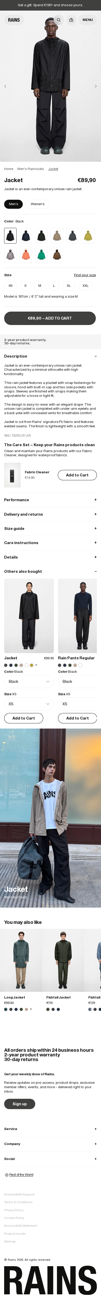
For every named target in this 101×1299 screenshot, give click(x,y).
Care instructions (50, 542)
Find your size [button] (85, 275)
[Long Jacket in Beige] (26, 1009)
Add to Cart (77, 475)
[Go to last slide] (9, 86)
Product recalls (15, 1233)
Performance (50, 500)
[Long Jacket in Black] (10, 1009)
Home (8, 169)
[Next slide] (91, 86)
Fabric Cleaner (37, 472)
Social (50, 1159)
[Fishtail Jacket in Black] (53, 1009)
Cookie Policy (14, 1217)
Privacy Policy (13, 1210)
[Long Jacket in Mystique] (21, 960)
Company (50, 1144)
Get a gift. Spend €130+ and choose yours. (50, 5)
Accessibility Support (19, 1194)
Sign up (19, 1104)
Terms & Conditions (18, 1202)
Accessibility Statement (20, 1225)
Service (50, 1129)
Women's (38, 204)
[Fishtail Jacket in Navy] (58, 1009)
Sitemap (10, 1241)
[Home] (14, 20)
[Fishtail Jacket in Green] (63, 960)
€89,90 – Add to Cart (50, 318)
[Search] (59, 20)
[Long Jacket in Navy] (16, 1009)
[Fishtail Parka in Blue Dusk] (89, 1009)
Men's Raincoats (30, 169)
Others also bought (50, 571)
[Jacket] (50, 818)
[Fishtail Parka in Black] (95, 1009)
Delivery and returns (50, 514)
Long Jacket (14, 997)
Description (50, 356)
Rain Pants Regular (76, 658)
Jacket (10, 658)
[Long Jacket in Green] (21, 1009)
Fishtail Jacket (58, 997)
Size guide (50, 528)
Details (50, 557)
